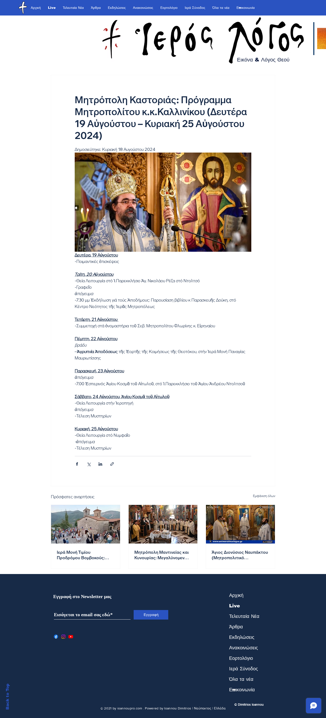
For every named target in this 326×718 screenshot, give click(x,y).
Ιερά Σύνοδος (243, 668)
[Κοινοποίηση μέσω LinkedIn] (100, 464)
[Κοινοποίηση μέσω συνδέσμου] (112, 464)
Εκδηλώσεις (241, 637)
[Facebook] (56, 636)
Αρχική (236, 595)
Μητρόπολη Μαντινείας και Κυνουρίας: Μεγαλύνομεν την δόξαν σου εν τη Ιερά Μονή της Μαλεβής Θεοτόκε (162, 554)
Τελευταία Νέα (244, 616)
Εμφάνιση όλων (264, 496)
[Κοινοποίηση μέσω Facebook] (77, 464)
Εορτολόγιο (241, 658)
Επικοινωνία (242, 689)
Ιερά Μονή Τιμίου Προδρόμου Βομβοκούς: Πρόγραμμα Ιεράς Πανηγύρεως (81, 554)
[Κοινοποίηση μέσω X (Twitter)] (88, 464)
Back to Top (7, 697)
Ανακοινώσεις (243, 647)
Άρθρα (236, 626)
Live (234, 605)
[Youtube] (71, 636)
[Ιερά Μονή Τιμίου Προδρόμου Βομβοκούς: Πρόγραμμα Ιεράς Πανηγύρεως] (85, 524)
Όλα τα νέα (241, 679)
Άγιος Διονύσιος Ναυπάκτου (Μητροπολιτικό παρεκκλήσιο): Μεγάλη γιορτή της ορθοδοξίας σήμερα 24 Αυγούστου (240, 554)
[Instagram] (63, 636)
